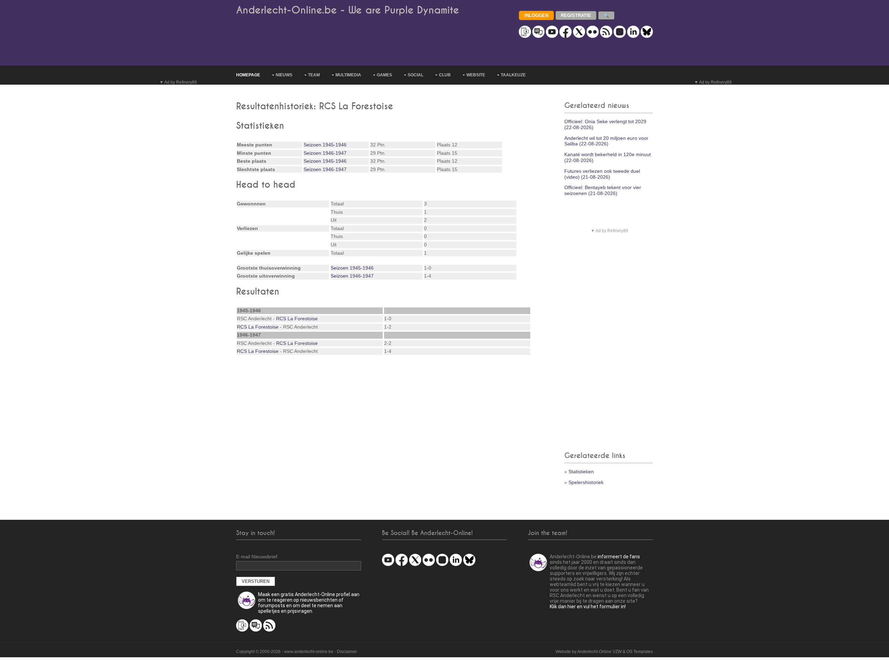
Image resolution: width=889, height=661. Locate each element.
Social (415, 75)
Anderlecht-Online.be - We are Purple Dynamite (347, 10)
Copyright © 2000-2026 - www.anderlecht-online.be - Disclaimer (296, 651)
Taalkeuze (513, 75)
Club (445, 75)
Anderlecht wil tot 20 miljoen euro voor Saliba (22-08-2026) (606, 141)
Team (314, 75)
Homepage (248, 75)
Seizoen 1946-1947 (325, 153)
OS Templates (639, 651)
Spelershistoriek (586, 482)
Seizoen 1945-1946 (325, 144)
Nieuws (284, 75)
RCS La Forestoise (297, 318)
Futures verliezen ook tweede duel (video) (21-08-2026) (602, 174)
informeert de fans (619, 556)
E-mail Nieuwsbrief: (257, 556)
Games (384, 75)
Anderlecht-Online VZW (599, 651)
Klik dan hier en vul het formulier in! (588, 606)
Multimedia (348, 75)
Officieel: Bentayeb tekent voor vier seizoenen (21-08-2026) (602, 190)
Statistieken (581, 471)
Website (475, 75)
